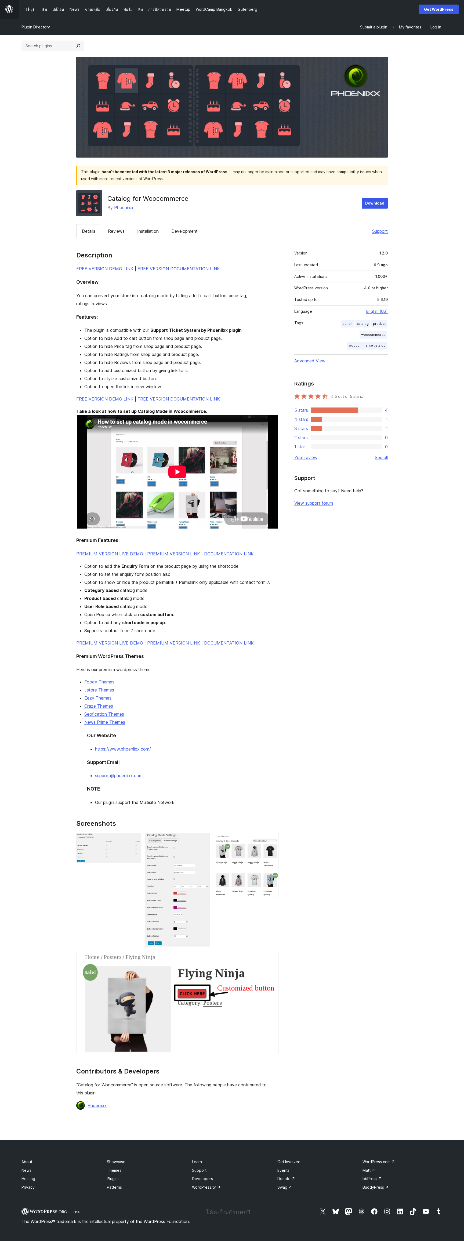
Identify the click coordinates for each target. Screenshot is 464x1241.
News (26, 1170)
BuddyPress (376, 1187)
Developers (202, 1178)
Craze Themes (98, 706)
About (26, 1161)
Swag (284, 1187)
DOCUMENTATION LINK (229, 553)
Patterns (114, 1187)
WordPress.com (379, 1161)
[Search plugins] (78, 46)
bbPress (372, 1178)
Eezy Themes (97, 698)
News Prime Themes (104, 722)
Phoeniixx (123, 207)
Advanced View (309, 360)
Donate (286, 1178)
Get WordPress (439, 9)
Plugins (113, 1178)
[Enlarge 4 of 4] (271, 958)
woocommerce (373, 335)
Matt (369, 1170)
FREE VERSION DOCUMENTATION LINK (178, 268)
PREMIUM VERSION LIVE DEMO (109, 553)
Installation (148, 231)
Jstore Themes (99, 690)
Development (184, 231)
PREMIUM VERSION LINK (173, 553)
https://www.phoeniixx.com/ (123, 749)
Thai (76, 1212)
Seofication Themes (104, 714)
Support (380, 231)
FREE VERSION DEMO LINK (104, 268)
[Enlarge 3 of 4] (271, 840)
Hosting (28, 1178)
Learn (197, 1161)
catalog (363, 324)
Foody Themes (99, 682)
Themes (114, 1170)
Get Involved (288, 1161)
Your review (305, 457)
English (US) (377, 311)
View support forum (313, 503)
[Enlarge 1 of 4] (133, 840)
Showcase (116, 1161)
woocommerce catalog (367, 345)
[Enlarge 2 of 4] (202, 840)
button (347, 324)
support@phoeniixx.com (119, 775)
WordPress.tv (206, 1187)
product (379, 324)
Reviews (116, 231)
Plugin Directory (35, 27)
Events (283, 1170)
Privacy (28, 1187)
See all (381, 457)
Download (374, 203)
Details (88, 231)
